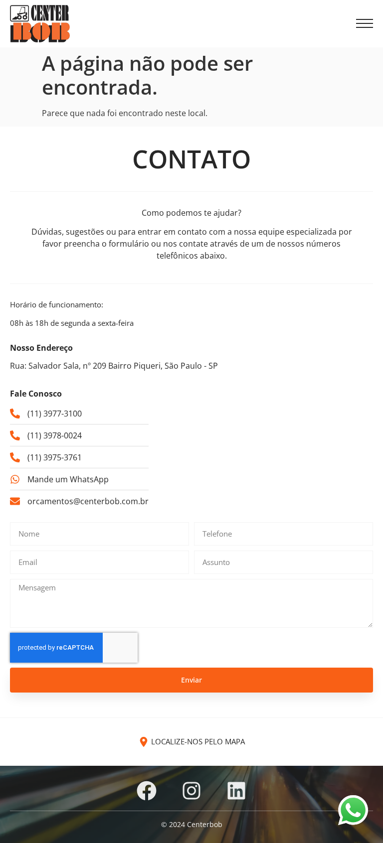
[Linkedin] (236, 791)
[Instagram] (191, 791)
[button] (364, 24)
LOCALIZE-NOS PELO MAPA (198, 741)
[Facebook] (147, 791)
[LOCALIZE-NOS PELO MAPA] (144, 742)
